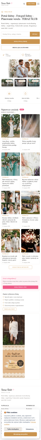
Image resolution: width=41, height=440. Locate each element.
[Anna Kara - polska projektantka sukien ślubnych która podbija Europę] (10, 126)
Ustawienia (30, 429)
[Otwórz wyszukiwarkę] (24, 3)
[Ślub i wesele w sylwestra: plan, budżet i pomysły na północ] (30, 240)
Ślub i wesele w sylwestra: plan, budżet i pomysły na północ (30, 258)
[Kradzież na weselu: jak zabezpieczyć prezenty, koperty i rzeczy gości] (10, 240)
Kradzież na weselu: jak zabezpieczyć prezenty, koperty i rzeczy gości (9, 258)
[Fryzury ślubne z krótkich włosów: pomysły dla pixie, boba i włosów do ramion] (10, 202)
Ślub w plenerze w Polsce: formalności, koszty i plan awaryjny (30, 220)
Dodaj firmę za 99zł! (20, 287)
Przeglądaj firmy (9, 309)
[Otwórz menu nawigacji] (38, 4)
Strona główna (4, 409)
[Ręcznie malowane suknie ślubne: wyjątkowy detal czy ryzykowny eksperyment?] (30, 164)
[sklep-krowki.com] (14, 361)
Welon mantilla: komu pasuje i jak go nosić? (29, 142)
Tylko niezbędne (13, 429)
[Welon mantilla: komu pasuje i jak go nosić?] (30, 126)
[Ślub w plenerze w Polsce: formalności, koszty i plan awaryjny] (30, 202)
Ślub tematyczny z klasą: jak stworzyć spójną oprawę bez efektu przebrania (10, 182)
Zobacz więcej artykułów (20, 267)
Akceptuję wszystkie (21, 434)
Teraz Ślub (6, 389)
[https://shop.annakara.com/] (14, 330)
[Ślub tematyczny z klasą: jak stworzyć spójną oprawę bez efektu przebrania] (10, 164)
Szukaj (34, 34)
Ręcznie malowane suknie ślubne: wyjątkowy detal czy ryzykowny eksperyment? (30, 182)
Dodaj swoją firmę (20, 41)
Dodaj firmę (31, 3)
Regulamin (29, 409)
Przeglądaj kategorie (20, 47)
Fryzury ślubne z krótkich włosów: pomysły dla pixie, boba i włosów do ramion (10, 221)
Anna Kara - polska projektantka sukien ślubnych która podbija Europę (9, 144)
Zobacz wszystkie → (8, 112)
